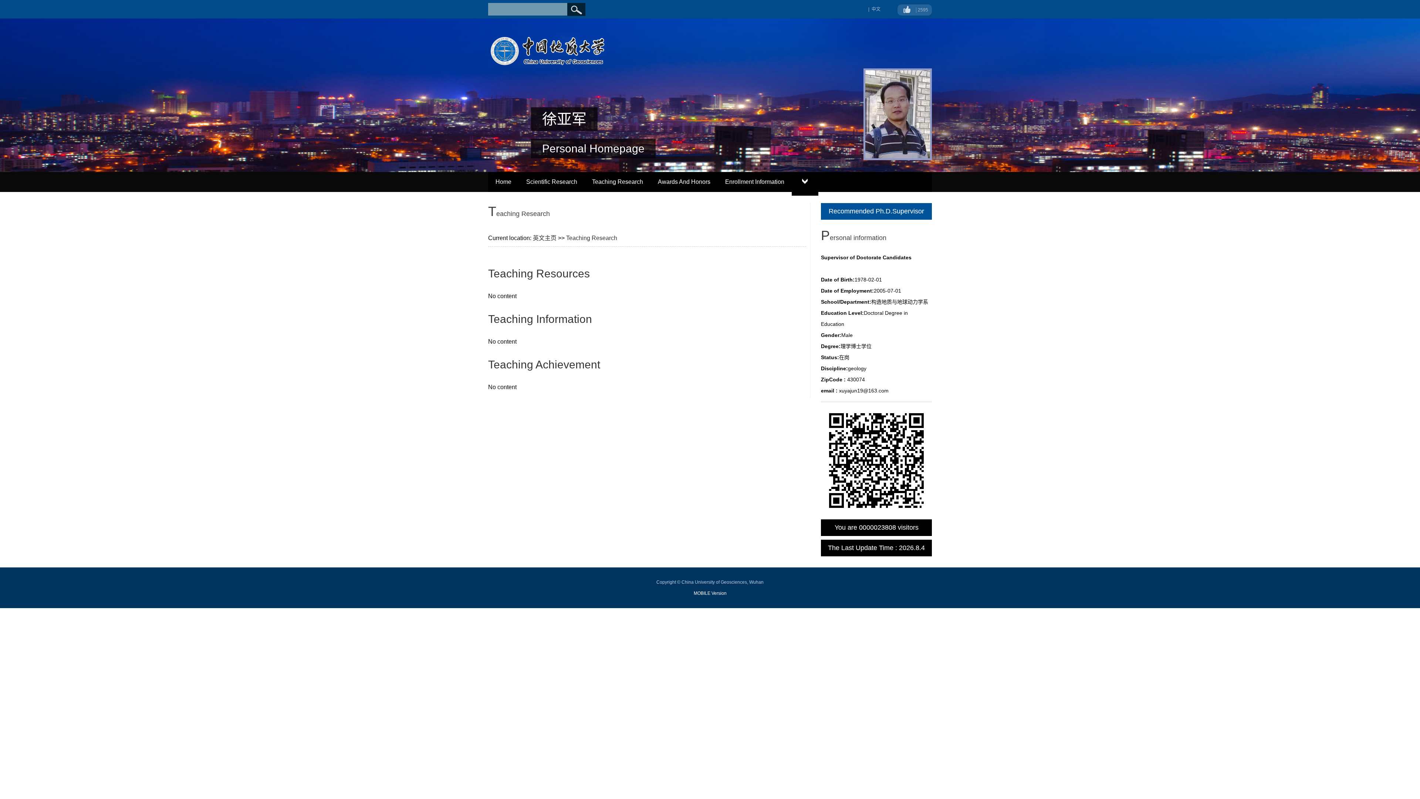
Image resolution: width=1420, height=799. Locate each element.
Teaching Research (617, 182)
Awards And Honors (684, 182)
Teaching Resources (539, 273)
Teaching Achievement (544, 364)
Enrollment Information (754, 182)
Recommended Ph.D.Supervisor (876, 211)
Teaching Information (540, 319)
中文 (876, 9)
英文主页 (545, 238)
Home (503, 182)
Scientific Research (551, 182)
